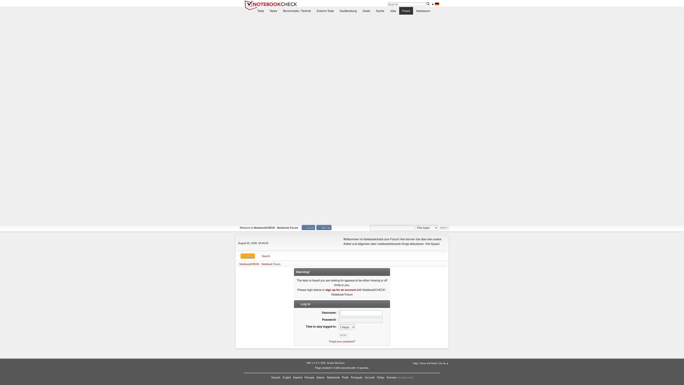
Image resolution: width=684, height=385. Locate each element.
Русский (370, 377)
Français (309, 377)
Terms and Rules (428, 363)
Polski (345, 377)
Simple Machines (336, 363)
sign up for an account (340, 290)
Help (415, 363)
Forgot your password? (342, 341)
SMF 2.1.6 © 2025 (315, 363)
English (287, 377)
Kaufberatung (348, 11)
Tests (260, 11)
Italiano (320, 377)
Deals (366, 11)
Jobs (393, 11)
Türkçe (380, 377)
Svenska (391, 377)
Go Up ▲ (444, 363)
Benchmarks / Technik (297, 11)
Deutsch (276, 377)
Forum (406, 11)
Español (297, 377)
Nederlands (333, 377)
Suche (380, 11)
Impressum (423, 11)
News (273, 11)
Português (356, 377)
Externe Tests (325, 11)
